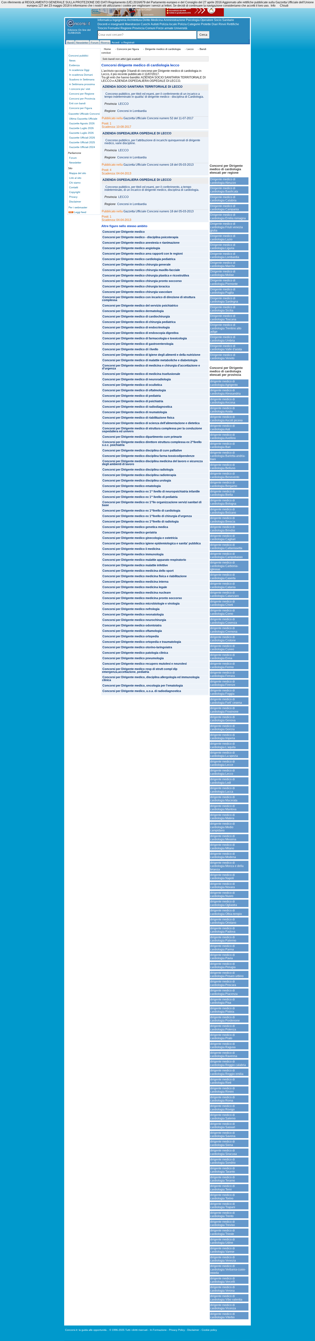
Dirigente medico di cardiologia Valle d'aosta (226, 347)
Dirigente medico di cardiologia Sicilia (222, 309)
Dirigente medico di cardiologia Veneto (222, 356)
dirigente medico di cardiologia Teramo (222, 1179)
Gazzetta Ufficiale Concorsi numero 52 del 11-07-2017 (158, 118)
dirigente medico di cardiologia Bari (222, 445)
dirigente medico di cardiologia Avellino (223, 436)
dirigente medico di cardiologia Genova (223, 719)
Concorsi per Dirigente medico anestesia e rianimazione (141, 242)
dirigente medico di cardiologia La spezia (224, 754)
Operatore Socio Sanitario (217, 20)
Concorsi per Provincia (82, 98)
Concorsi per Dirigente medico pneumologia (133, 658)
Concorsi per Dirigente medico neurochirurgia (134, 620)
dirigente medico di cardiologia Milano (222, 846)
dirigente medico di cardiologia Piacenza (224, 992)
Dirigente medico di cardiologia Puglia (222, 291)
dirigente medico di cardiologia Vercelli (222, 1280)
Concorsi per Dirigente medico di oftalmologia (134, 390)
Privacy (73, 196)
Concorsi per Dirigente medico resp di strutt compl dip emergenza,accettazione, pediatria (139, 670)
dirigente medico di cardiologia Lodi (222, 781)
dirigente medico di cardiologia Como (222, 612)
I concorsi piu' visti (79, 88)
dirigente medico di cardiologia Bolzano (223, 511)
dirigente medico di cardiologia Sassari (222, 1125)
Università (180, 28)
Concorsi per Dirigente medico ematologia (131, 486)
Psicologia (193, 20)
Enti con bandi (77, 103)
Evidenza (74, 65)
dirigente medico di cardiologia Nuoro (222, 894)
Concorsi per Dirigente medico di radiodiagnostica (137, 406)
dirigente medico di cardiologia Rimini (222, 1090)
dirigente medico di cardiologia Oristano (223, 921)
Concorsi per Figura (80, 108)
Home (107, 49)
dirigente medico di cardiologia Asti (222, 427)
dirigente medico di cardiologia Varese (222, 1250)
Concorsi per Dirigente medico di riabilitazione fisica (138, 417)
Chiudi (284, 5)
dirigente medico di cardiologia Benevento (224, 475)
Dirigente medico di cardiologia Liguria (222, 246)
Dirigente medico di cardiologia (163, 49)
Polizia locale (168, 24)
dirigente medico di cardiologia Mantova (223, 807)
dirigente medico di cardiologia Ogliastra (223, 903)
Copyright (74, 192)
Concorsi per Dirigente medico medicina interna (135, 581)
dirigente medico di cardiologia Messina (223, 838)
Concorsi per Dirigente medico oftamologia (132, 630)
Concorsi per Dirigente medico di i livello (130, 349)
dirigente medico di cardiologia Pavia (222, 956)
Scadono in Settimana (81, 79)
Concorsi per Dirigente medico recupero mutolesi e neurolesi (144, 663)
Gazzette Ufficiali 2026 (82, 137)
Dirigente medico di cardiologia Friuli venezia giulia (226, 227)
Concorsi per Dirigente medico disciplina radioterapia (139, 475)
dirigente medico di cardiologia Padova (222, 930)
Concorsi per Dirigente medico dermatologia (133, 311)
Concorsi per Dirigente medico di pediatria (131, 395)
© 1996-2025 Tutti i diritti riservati (128, 1329)
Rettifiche (233, 24)
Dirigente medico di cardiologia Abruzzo (223, 181)
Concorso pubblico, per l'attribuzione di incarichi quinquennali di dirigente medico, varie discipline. (152, 142)
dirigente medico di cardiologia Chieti (222, 603)
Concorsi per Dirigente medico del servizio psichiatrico (140, 305)
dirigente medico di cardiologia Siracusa (223, 1152)
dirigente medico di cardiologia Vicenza (223, 1306)
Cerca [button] (203, 34)
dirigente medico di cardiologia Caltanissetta (226, 546)
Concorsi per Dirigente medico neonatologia (133, 614)
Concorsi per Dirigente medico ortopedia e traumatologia (141, 641)
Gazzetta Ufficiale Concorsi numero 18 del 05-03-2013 (158, 164)
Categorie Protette (199, 24)
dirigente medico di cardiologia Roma (222, 1099)
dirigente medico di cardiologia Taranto (222, 1170)
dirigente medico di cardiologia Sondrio (223, 1161)
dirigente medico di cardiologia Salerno (223, 1116)
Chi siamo (75, 182)
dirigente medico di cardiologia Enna (222, 656)
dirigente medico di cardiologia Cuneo (222, 647)
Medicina (157, 20)
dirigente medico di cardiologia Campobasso (226, 555)
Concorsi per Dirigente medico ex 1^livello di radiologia (140, 521)
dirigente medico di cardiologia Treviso (222, 1223)
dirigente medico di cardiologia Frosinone (224, 710)
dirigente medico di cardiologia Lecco (222, 772)
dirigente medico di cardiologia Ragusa (223, 1045)
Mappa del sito (77, 173)
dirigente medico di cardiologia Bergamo (223, 484)
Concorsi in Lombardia (132, 111)
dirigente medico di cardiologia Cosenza (223, 621)
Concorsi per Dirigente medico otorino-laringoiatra (137, 647)
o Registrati (127, 42)
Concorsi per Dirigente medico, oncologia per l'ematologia (142, 685)
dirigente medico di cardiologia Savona (222, 1134)
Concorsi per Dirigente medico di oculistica (132, 384)
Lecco (190, 49)
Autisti (155, 24)
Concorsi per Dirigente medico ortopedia (130, 636)
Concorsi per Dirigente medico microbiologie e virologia (141, 603)
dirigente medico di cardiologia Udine (222, 1241)
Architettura (134, 20)
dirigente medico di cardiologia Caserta (223, 576)
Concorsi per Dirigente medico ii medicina (131, 548)
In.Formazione (158, 1329)
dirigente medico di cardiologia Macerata (223, 799)
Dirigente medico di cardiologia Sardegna (224, 300)
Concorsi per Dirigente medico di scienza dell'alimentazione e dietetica (151, 423)
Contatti (73, 187)
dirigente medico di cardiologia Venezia (223, 1259)
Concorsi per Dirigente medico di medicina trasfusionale (141, 374)
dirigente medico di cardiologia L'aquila (223, 745)
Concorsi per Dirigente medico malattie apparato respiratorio (144, 559)
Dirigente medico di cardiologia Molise (222, 273)
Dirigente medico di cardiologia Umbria (222, 339)
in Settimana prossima (82, 84)
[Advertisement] (229, 104)
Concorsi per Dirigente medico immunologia (133, 554)
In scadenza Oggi (79, 70)
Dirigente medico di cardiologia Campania (224, 207)
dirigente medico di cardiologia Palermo (223, 939)
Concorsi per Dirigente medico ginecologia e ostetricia (140, 538)
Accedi (115, 42)
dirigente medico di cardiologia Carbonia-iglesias (224, 566)
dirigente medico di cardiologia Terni (222, 1187)
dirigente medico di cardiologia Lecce (222, 763)
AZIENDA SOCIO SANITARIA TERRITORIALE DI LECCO (142, 86)
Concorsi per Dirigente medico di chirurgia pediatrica (139, 322)
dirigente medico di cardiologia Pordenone (225, 1019)
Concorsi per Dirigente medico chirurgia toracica (136, 286)
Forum (73, 157)
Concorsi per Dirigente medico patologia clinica (135, 652)
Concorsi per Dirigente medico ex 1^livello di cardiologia (141, 510)
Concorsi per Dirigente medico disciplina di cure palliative (142, 450)
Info (273, 5)
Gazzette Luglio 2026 (81, 128)
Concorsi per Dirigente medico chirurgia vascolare (137, 292)
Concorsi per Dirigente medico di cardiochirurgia (136, 316)
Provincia (138, 28)
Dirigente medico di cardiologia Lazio (222, 237)
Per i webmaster (78, 207)
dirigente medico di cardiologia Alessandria (225, 392)
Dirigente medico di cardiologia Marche (222, 264)
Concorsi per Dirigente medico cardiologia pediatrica (138, 259)
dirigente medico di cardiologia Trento (222, 1214)
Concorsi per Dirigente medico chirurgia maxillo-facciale (141, 270)
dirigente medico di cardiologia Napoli (222, 876)
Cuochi (145, 24)
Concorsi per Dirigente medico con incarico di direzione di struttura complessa (148, 299)
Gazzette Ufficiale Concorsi (84, 113)
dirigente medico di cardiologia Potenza (223, 1027)
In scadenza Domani (81, 74)
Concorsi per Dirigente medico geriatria (129, 532)
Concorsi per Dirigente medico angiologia (131, 248)
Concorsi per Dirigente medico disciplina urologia (136, 480)
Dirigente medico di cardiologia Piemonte (224, 282)
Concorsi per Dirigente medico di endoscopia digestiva (140, 333)
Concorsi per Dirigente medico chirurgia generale (136, 264)
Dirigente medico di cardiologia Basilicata (224, 190)
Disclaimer (75, 201)
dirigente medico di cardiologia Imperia (222, 736)
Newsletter (75, 162)
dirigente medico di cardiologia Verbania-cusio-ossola (228, 1269)
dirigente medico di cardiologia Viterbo (222, 1315)
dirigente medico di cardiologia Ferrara (222, 674)
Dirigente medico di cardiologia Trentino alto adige (225, 328)
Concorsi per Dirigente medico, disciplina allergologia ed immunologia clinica (150, 679)
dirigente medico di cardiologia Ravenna (223, 1054)
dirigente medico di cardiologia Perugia (223, 965)
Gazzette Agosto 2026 (82, 123)
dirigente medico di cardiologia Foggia (222, 692)
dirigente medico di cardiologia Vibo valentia (226, 1298)
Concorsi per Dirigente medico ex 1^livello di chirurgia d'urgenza (147, 516)
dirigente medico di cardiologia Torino (222, 1196)
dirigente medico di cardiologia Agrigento (224, 383)
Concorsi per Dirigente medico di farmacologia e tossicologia (144, 338)
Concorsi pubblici (78, 55)
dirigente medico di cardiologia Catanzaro (224, 594)
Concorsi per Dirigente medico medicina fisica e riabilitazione (144, 576)
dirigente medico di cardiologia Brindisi (222, 528)
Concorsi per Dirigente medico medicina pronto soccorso (142, 598)
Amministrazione (174, 20)
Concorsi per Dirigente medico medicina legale (134, 587)
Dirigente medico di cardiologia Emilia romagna (228, 216)
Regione (126, 28)
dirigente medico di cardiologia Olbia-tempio (226, 912)
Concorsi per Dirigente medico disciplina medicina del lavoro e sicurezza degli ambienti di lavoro (152, 463)
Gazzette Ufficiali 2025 (82, 142)
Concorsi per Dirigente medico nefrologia (131, 609)
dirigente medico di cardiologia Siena (222, 1143)
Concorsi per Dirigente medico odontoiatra (132, 625)
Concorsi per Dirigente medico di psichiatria (132, 401)
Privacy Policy (177, 1329)
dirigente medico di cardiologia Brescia (222, 519)
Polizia (182, 24)
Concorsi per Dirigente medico (123, 231)
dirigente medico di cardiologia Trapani (222, 1205)
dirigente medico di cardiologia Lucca (222, 790)
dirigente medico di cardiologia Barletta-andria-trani (227, 456)
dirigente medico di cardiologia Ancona (222, 401)
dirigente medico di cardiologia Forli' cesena (226, 701)
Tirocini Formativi (109, 28)
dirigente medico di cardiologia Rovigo (222, 1107)
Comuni (150, 28)
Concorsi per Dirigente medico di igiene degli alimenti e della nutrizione (151, 354)
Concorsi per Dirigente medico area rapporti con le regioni (142, 253)
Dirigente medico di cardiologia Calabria (223, 199)
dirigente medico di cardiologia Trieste (222, 1232)
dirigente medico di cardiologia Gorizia (222, 727)
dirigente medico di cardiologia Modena (223, 855)
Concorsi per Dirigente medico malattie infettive (135, 565)
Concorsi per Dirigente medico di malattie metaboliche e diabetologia (149, 360)
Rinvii (222, 24)
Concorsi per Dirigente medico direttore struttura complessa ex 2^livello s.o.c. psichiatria (152, 444)
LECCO (123, 103)
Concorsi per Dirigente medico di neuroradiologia (136, 379)
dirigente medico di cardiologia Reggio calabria (228, 1063)
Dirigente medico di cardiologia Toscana (223, 317)
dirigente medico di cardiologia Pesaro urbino (227, 974)
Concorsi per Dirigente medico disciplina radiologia (137, 469)
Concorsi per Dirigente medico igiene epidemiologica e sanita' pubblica (151, 543)
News (72, 60)
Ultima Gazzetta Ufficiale (83, 118)
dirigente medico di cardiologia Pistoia (222, 1010)
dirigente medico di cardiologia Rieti (222, 1081)
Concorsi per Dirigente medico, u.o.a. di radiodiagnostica (141, 691)
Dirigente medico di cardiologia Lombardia (224, 255)
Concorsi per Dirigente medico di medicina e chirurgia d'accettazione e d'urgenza (151, 367)
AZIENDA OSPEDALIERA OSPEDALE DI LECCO (136, 133)
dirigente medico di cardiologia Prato (222, 1036)
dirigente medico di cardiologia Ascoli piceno (226, 418)
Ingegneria (119, 20)
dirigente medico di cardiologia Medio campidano (222, 827)
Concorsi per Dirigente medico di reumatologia (134, 412)
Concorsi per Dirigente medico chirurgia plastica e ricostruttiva (145, 275)
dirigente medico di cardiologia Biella (222, 493)
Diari (215, 24)
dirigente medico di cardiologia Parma (222, 947)
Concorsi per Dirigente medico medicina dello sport (138, 570)
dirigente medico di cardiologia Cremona (223, 630)
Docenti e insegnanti (111, 24)
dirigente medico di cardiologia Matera (222, 816)
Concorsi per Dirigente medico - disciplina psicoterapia (140, 237)
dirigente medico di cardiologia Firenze (222, 683)
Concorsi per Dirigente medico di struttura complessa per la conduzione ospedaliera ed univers (152, 430)
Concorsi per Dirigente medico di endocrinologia (136, 327)
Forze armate (164, 28)
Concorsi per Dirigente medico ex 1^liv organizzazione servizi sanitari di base (151, 504)
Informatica (105, 20)
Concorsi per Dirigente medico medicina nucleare (136, 592)
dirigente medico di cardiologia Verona (222, 1289)
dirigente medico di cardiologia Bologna (223, 502)
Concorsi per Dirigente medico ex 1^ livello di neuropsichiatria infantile (151, 491)
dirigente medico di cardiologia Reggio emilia (226, 1072)
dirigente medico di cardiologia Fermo (222, 665)
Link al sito (75, 177)
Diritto (146, 20)
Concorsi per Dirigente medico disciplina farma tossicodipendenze (148, 456)
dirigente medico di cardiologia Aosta (222, 410)
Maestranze (132, 24)
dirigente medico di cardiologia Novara (222, 885)
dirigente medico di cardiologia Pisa (222, 1001)
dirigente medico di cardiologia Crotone (223, 639)
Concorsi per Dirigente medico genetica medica (135, 527)
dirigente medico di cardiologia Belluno (222, 466)
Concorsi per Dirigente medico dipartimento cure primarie (142, 436)
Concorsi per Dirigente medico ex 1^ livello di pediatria (140, 497)
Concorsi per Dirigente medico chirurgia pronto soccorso (142, 281)
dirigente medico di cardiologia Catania (223, 585)
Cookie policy (209, 1329)
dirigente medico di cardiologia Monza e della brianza (227, 866)
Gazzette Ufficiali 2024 (82, 147)
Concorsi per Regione (81, 93)
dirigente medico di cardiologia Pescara (223, 983)
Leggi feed (79, 212)
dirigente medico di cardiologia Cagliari (223, 537)
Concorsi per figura (128, 49)
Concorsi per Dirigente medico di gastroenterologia (137, 343)
